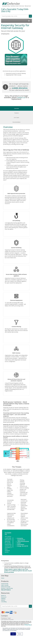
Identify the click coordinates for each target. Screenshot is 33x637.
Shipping (3, 598)
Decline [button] (19, 634)
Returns (3, 600)
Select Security (4, 585)
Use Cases (16, 117)
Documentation (16, 122)
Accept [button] (13, 634)
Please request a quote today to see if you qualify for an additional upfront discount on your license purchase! (18, 570)
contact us (21, 97)
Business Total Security (7, 588)
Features (16, 113)
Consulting (3, 601)
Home (2, 578)
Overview (16, 108)
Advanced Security (5, 586)
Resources (3, 597)
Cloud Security (4, 583)
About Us (3, 595)
